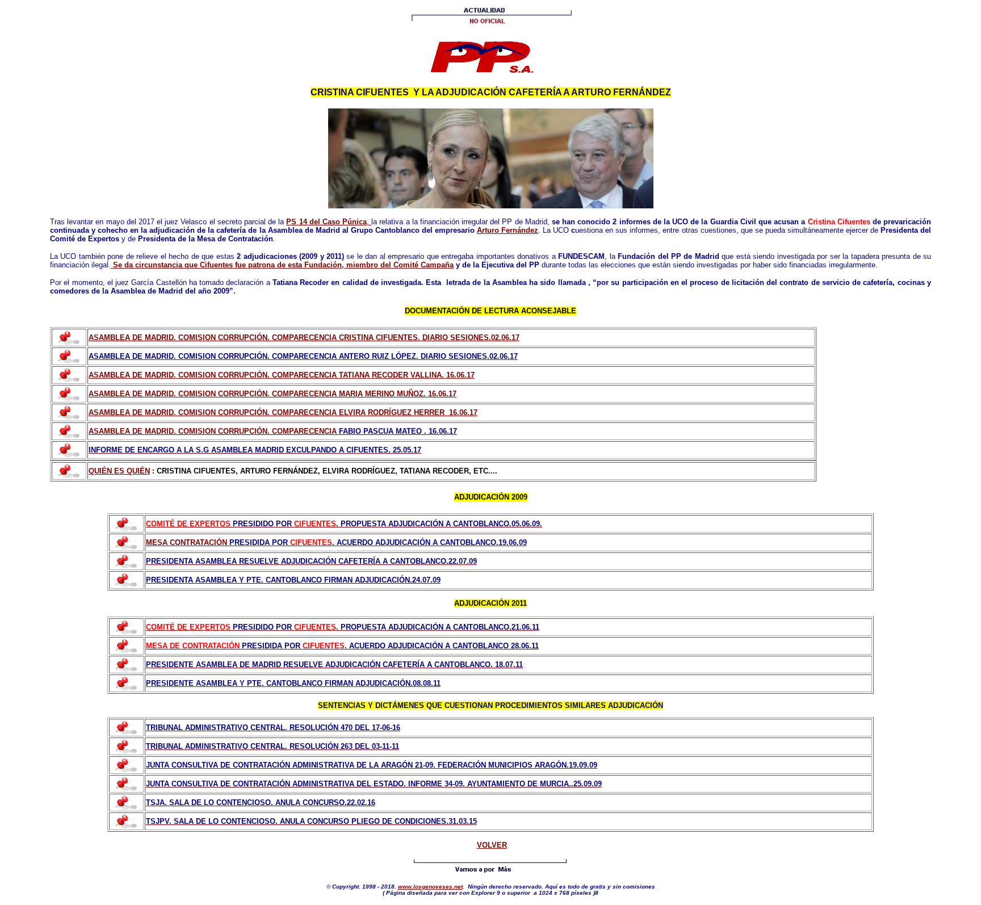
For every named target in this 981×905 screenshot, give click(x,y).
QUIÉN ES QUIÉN (119, 471)
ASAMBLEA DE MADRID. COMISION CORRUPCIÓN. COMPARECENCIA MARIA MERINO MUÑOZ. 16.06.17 (272, 393)
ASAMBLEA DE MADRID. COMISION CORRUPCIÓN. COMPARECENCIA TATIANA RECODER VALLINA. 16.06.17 (282, 375)
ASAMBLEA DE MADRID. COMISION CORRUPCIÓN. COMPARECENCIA (214, 431)
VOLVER (492, 845)
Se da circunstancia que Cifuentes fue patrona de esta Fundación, (228, 265)
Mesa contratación (186, 542)
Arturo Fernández (507, 230)
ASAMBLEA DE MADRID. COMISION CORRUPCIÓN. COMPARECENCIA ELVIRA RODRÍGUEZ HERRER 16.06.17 (283, 412)
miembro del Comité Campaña (400, 265)
